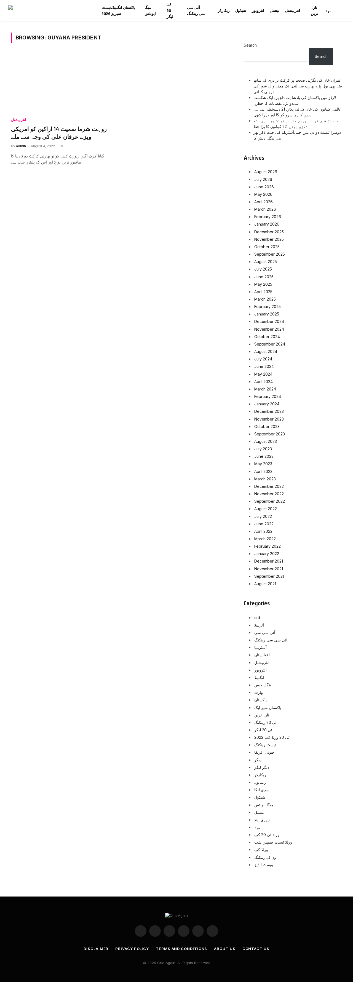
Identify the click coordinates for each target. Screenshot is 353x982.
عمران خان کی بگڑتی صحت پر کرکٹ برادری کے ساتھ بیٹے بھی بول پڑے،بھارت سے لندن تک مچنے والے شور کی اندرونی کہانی (297, 86)
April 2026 (263, 201)
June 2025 (264, 276)
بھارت (259, 692)
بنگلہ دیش (262, 685)
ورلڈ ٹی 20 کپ (266, 834)
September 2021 (269, 576)
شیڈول (240, 10)
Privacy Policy (132, 948)
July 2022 (263, 516)
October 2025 (267, 246)
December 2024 (269, 321)
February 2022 (267, 546)
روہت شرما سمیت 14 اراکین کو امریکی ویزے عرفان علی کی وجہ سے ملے (59, 133)
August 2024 (265, 351)
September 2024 (269, 344)
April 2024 (263, 381)
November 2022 (269, 493)
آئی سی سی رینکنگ (196, 10)
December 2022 (269, 486)
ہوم (328, 10)
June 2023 (264, 456)
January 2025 (266, 314)
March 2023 (265, 479)
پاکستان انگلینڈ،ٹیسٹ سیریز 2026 (118, 10)
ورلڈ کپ (261, 849)
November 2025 (269, 239)
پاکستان (260, 699)
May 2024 (263, 374)
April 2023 (263, 471)
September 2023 (269, 434)
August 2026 (265, 171)
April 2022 (263, 531)
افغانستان (262, 654)
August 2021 (265, 583)
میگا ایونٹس (150, 10)
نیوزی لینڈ (262, 819)
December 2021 (268, 561)
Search (250, 45)
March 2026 (265, 209)
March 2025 (265, 299)
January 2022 (266, 553)
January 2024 (266, 404)
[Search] (344, 10)
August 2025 (265, 261)
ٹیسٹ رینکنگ (265, 744)
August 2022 (265, 508)
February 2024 (267, 396)
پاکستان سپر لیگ (267, 707)
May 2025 (263, 284)
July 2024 (263, 359)
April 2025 (263, 291)
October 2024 (267, 336)
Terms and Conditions (181, 948)
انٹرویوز (258, 10)
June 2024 (264, 366)
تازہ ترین (314, 10)
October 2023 (267, 426)
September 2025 (269, 254)
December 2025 (269, 231)
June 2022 (264, 523)
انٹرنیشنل (292, 10)
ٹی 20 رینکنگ (265, 722)
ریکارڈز (224, 10)
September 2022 (269, 501)
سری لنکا (261, 789)
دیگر (257, 760)
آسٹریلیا (260, 647)
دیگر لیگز (261, 767)
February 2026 (267, 216)
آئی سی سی (264, 632)
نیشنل (274, 10)
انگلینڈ (259, 677)
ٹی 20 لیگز (170, 10)
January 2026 (266, 224)
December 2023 (269, 411)
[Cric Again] (48, 10)
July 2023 (263, 448)
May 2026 (263, 194)
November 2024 (269, 329)
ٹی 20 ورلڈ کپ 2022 (272, 737)
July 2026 (263, 179)
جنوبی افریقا (264, 752)
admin (21, 146)
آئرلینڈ (259, 625)
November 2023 (269, 419)
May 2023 (263, 463)
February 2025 (267, 306)
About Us (224, 948)
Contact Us (255, 948)
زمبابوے (260, 782)
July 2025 (263, 269)
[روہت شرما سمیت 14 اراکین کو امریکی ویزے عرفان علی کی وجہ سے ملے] (63, 83)
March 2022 (265, 538)
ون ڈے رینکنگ (265, 857)
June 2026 (264, 186)
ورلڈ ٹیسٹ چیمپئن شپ (273, 842)
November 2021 (268, 568)
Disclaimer (96, 948)
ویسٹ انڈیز (263, 864)
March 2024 (265, 389)
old (257, 617)
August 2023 (265, 441)
